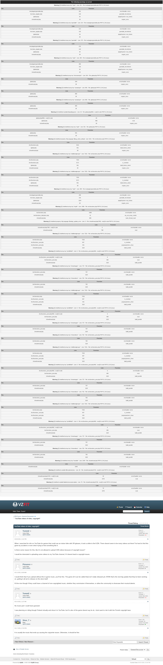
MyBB (21, 662)
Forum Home (25, 659)
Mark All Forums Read (57, 659)
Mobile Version (44, 659)
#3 (147, 601)
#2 (147, 572)
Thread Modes (144, 526)
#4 (147, 628)
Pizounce (26, 564)
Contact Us (16, 659)
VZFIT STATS (26, 535)
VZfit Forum (17, 516)
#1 (147, 539)
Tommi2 (26, 531)
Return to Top (35, 659)
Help (147, 507)
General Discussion (28, 516)
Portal (121, 507)
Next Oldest (19, 642)
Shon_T (26, 620)
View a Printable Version (22, 649)
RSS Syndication (70, 659)
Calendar (139, 507)
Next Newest (29, 642)
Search (129, 507)
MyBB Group (35, 662)
